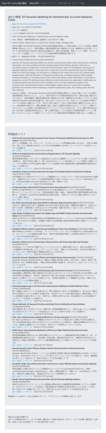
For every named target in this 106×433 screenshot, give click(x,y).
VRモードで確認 (78, 3)
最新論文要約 (34, 3)
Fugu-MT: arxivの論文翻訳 (14, 3)
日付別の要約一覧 (64, 3)
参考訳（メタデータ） (25, 150)
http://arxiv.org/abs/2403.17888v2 (33, 24)
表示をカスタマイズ (48, 3)
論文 (14, 150)
